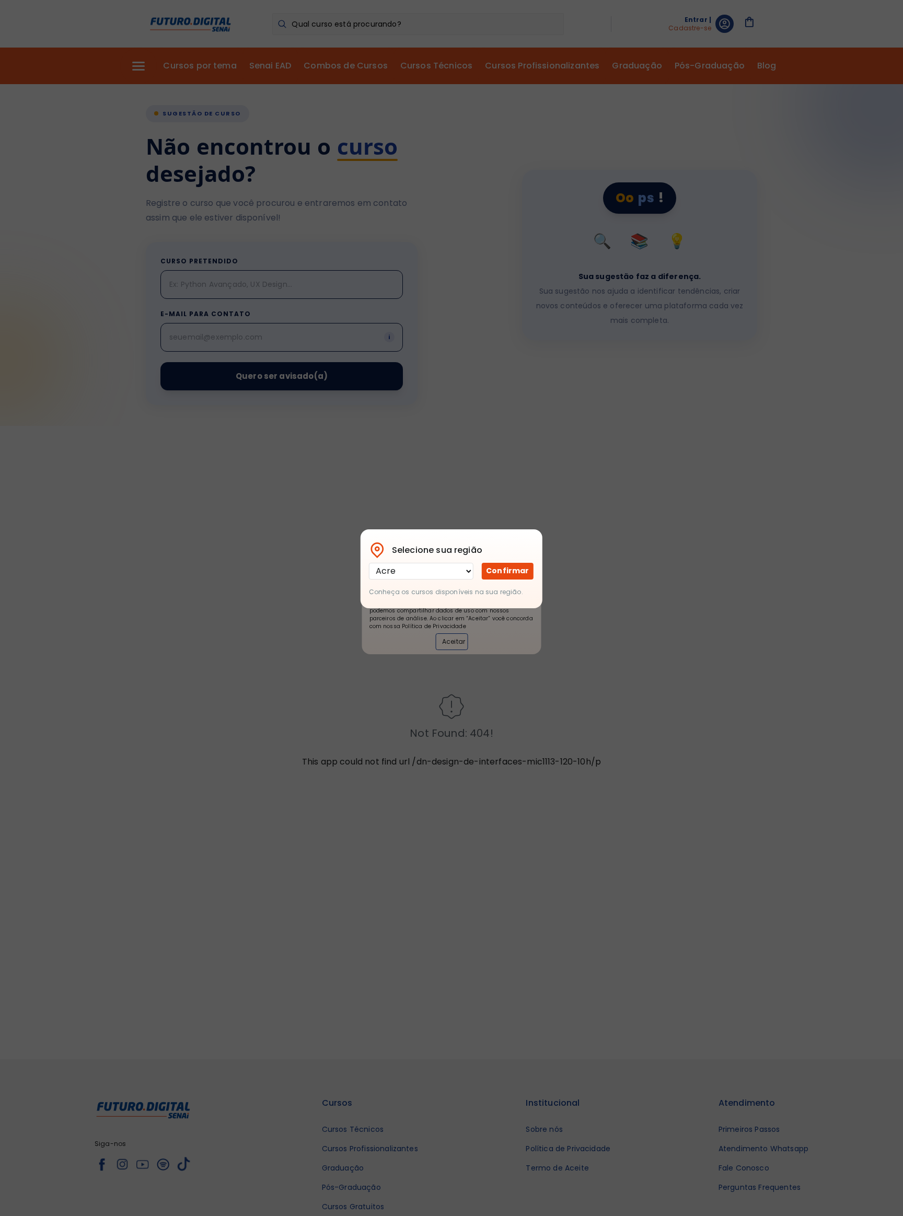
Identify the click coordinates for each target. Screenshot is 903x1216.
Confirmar (507, 570)
